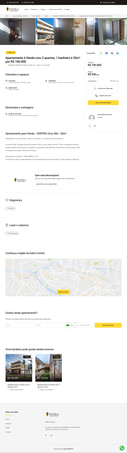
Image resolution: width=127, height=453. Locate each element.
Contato (67, 9)
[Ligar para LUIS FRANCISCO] (90, 126)
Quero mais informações (103, 102)
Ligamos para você (105, 95)
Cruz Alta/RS (36, 16)
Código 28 (10, 52)
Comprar (34, 9)
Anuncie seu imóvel (55, 9)
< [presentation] (5, 33)
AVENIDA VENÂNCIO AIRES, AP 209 (64, 16)
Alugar (43, 9)
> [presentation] (121, 33)
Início (26, 9)
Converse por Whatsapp (105, 88)
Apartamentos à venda (20, 16)
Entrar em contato (108, 325)
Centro (46, 16)
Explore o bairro (63, 292)
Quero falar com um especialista (46, 184)
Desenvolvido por (58, 449)
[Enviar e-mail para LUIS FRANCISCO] (95, 126)
